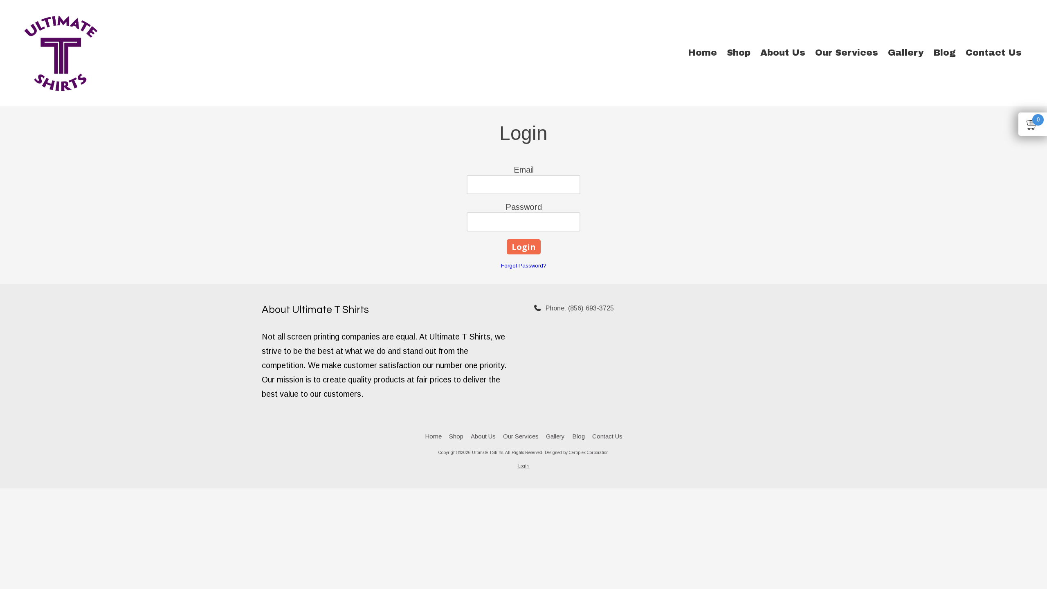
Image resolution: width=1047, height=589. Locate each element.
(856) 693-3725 (591, 308)
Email (524, 169)
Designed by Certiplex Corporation (577, 452)
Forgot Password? (523, 266)
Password (524, 206)
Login (523, 466)
